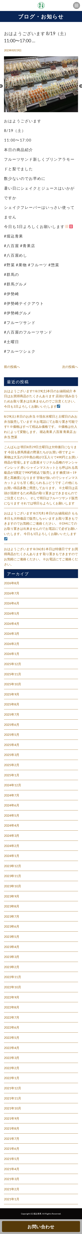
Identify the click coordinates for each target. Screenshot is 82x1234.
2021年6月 (11, 1148)
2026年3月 (11, 633)
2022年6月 (11, 1027)
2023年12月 (12, 866)
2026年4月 (11, 623)
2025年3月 (11, 755)
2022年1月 (11, 1078)
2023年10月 (12, 886)
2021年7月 (11, 1138)
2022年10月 (12, 987)
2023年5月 (11, 936)
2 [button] (43, 110)
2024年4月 (11, 825)
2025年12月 (12, 664)
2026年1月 (11, 654)
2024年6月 (11, 805)
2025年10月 (12, 684)
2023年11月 (12, 876)
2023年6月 (11, 926)
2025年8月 (11, 704)
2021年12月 (12, 1088)
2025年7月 (11, 714)
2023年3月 (11, 957)
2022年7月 (11, 1017)
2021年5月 (11, 1159)
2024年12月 (12, 785)
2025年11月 (12, 674)
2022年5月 (11, 1037)
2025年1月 (11, 775)
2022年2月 (11, 1068)
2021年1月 (11, 1199)
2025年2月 (11, 765)
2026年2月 (11, 644)
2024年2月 (11, 846)
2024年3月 (11, 835)
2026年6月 (11, 603)
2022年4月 (11, 1048)
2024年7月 (11, 795)
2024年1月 (11, 856)
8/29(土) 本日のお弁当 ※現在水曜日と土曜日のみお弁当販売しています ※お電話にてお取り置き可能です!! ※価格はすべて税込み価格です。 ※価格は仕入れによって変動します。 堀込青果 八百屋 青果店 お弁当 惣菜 (41, 426)
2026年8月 (11, 583)
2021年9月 (11, 1118)
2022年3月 (11, 1058)
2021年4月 (11, 1169)
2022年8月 (11, 1007)
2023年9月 (11, 896)
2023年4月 (11, 947)
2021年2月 (11, 1189)
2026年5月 (11, 613)
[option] (41, 86)
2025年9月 (11, 694)
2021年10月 (12, 1108)
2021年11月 (12, 1098)
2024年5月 (11, 815)
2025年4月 (11, 745)
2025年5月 (11, 734)
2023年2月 (11, 967)
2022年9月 (11, 997)
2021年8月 (11, 1128)
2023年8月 (11, 906)
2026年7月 (11, 593)
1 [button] (39, 110)
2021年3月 (11, 1179)
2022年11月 (12, 977)
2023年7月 (11, 916)
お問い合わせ (41, 1226)
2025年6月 (11, 724)
